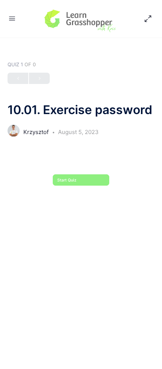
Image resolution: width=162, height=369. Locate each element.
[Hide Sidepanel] (146, 19)
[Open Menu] (12, 18)
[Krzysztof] (14, 133)
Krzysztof (36, 132)
